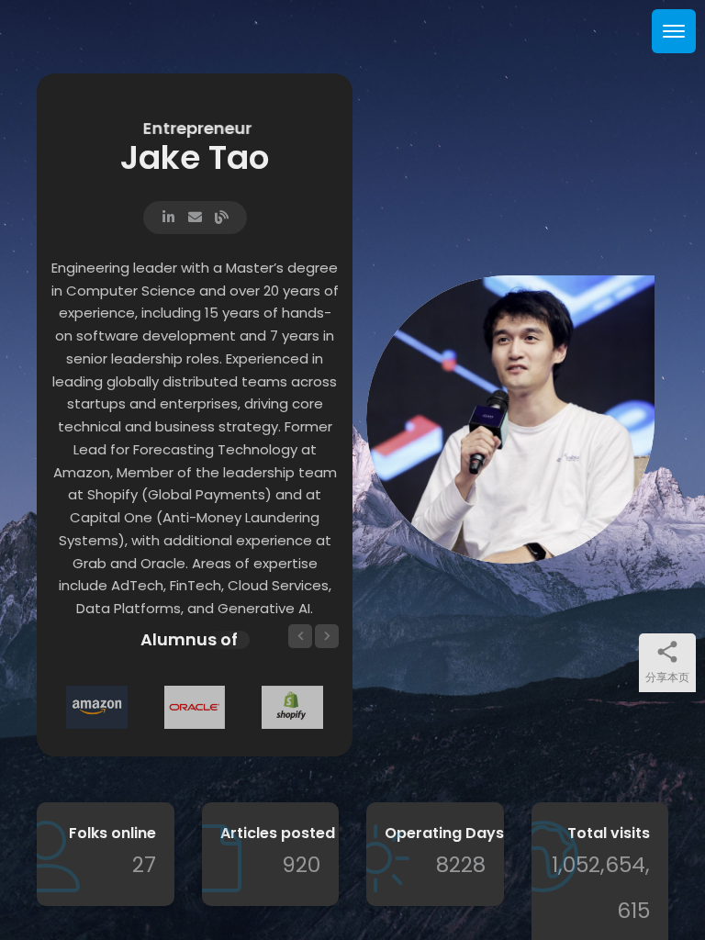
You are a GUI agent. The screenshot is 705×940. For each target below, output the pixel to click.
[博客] (221, 215)
